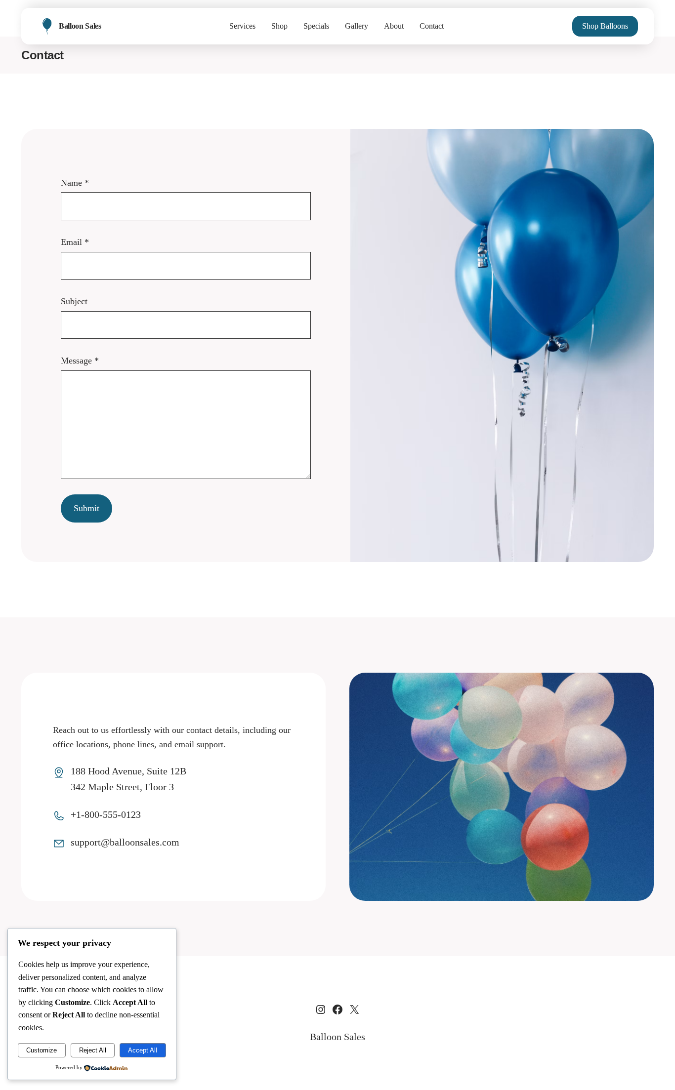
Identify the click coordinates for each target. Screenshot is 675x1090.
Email (75, 242)
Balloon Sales (80, 26)
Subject (74, 301)
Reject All (92, 1050)
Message (80, 360)
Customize (41, 1050)
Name (75, 183)
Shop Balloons (605, 26)
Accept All (142, 1050)
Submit (86, 508)
